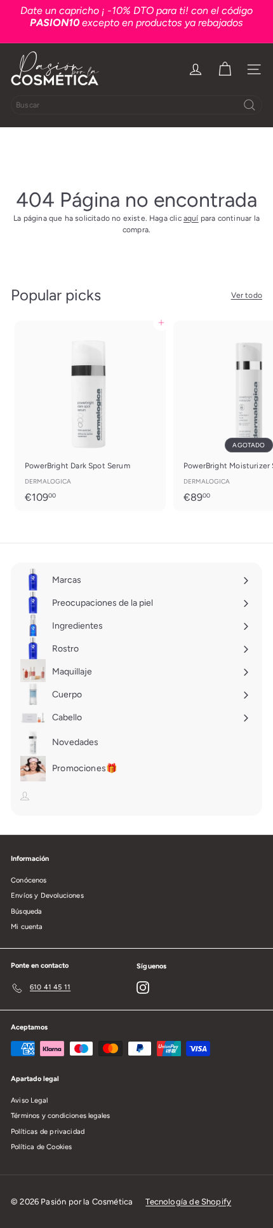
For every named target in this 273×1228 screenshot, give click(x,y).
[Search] (249, 105)
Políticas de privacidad (47, 1131)
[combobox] (136, 105)
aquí (191, 218)
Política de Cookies (41, 1147)
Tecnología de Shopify (188, 1201)
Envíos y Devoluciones (47, 895)
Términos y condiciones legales (60, 1116)
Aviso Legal (29, 1100)
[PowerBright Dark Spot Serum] (90, 416)
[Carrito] (224, 69)
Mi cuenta (27, 927)
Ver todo (246, 295)
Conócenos (29, 880)
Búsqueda (26, 911)
